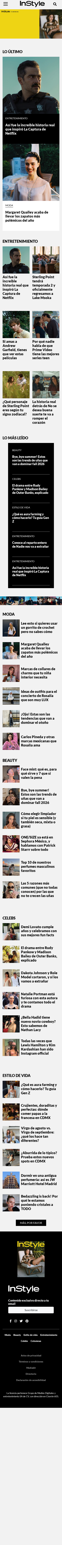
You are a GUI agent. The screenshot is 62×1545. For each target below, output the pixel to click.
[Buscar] (55, 4)
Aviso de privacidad (31, 1355)
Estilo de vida (21, 507)
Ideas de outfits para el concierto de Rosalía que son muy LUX (39, 695)
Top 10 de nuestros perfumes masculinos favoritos (38, 866)
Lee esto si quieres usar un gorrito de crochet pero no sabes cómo (39, 627)
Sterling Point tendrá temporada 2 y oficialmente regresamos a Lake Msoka (43, 287)
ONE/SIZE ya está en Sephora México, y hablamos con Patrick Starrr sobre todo (38, 843)
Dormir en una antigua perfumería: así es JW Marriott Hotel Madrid (39, 1179)
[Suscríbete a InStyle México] (31, 23)
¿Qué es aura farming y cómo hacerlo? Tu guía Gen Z (30, 517)
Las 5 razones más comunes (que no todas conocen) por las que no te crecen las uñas (39, 889)
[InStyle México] (32, 3)
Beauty (17, 450)
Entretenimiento (16, 118)
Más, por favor (31, 1222)
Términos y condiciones (31, 1361)
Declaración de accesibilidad (31, 1380)
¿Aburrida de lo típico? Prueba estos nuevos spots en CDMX (39, 1157)
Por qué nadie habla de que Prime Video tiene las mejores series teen (45, 349)
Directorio (31, 1373)
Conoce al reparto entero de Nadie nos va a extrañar (30, 544)
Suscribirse (31, 1310)
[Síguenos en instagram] (15, 1321)
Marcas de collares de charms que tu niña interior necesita (38, 673)
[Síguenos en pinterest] (26, 1321)
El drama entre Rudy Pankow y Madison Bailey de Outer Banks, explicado (30, 489)
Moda (9, 205)
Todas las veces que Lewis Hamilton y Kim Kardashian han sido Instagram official (38, 1047)
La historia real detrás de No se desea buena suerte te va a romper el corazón (44, 412)
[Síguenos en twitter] (21, 1321)
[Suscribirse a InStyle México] (31, 1258)
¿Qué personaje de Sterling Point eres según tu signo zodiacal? (16, 408)
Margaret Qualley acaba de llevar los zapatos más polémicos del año (26, 216)
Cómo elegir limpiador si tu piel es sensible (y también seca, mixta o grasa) (38, 820)
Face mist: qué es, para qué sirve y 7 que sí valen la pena (39, 773)
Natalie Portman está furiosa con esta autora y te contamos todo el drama (39, 1000)
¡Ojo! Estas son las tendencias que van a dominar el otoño (37, 718)
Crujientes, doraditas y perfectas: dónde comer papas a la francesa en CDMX (39, 1111)
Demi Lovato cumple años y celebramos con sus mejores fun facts (39, 931)
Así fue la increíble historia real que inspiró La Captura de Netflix (30, 129)
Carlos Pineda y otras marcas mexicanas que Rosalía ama (38, 741)
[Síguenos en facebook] (11, 1321)
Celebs (16, 479)
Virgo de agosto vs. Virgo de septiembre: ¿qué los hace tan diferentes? (37, 1134)
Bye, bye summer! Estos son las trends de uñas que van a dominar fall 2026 (30, 460)
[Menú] (6, 4)
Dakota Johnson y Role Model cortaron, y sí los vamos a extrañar (39, 977)
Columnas (36, 1341)
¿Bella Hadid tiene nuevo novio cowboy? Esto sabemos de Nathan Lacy (38, 1023)
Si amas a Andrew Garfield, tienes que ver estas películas (15, 349)
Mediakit (31, 1367)
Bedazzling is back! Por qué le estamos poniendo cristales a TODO (39, 1202)
